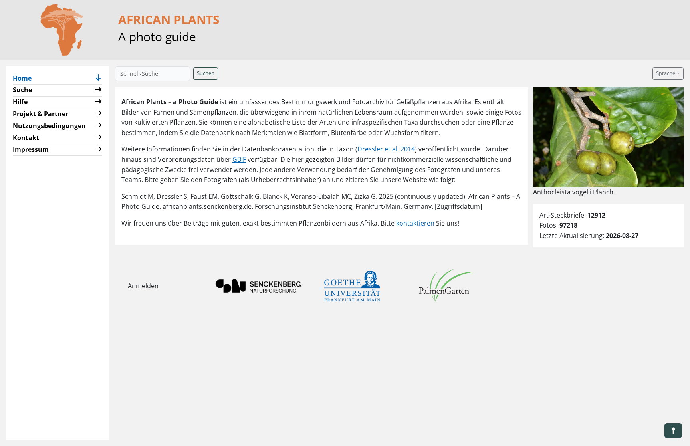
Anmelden (143, 285)
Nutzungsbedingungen (49, 125)
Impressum (31, 149)
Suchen (205, 73)
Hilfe (20, 101)
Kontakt (26, 137)
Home (25, 78)
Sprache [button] (666, 73)
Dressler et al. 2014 (386, 149)
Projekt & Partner (40, 113)
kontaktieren (415, 223)
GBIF (239, 159)
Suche (22, 89)
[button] (98, 78)
